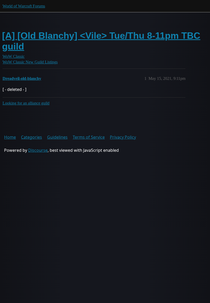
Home (10, 137)
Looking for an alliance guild (26, 103)
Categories (31, 137)
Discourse (38, 150)
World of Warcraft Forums (24, 6)
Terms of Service (89, 137)
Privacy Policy (123, 137)
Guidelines (57, 137)
